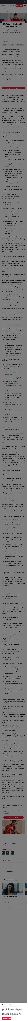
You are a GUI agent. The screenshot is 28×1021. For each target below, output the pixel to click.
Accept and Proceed (7, 1018)
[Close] (25, 1004)
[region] (13, 1012)
